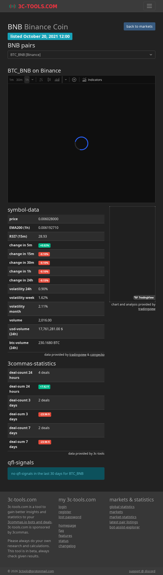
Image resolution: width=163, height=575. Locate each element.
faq (61, 530)
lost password (70, 517)
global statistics (122, 506)
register (65, 511)
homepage (67, 525)
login (63, 506)
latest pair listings (124, 522)
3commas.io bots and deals (30, 522)
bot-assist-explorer (125, 527)
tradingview (77, 354)
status (64, 540)
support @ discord (142, 571)
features (65, 535)
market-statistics (123, 517)
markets (116, 511)
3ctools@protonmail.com (36, 571)
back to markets (139, 26)
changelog (67, 546)
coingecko (97, 354)
